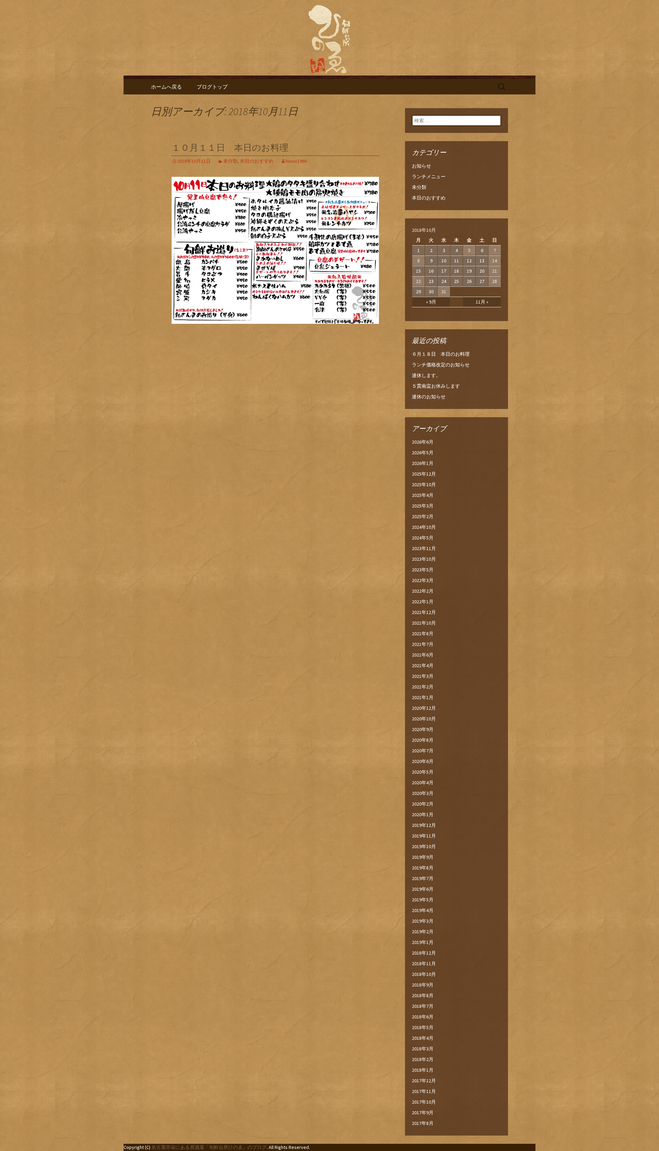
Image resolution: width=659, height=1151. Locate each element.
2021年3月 (422, 676)
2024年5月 (422, 538)
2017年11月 (424, 1091)
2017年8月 (422, 1123)
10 (443, 261)
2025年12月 (424, 474)
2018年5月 (422, 1027)
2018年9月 (422, 985)
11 (456, 261)
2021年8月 (422, 633)
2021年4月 (422, 665)
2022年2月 (422, 591)
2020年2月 (422, 804)
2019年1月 (422, 942)
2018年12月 (424, 953)
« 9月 (431, 302)
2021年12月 (424, 612)
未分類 (230, 161)
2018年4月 (422, 1038)
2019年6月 (422, 889)
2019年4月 (422, 910)
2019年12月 (424, 825)
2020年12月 (424, 708)
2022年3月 (422, 580)
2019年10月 (424, 846)
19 (469, 271)
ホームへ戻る (166, 86)
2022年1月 (422, 602)
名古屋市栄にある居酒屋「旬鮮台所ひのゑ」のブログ (209, 1147)
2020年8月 (422, 740)
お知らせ (421, 166)
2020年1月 (422, 814)
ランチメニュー (429, 176)
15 (418, 271)
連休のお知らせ (429, 397)
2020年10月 (424, 719)
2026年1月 (422, 463)
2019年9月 (422, 857)
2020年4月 (422, 782)
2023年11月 (424, 548)
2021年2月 (422, 687)
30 (431, 291)
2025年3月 (422, 506)
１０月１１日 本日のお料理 (230, 148)
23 (431, 281)
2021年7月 (422, 644)
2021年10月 (424, 623)
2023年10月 (424, 559)
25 (456, 281)
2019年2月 (422, 931)
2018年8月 (422, 995)
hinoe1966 (296, 161)
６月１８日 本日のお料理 (441, 354)
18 (456, 271)
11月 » (482, 302)
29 (418, 291)
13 (481, 261)
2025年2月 (422, 516)
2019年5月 (422, 900)
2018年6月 (422, 1017)
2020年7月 (422, 751)
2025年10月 (424, 484)
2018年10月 (424, 974)
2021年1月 (422, 697)
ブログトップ (212, 86)
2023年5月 (422, 570)
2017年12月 (424, 1081)
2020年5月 (422, 772)
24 (443, 281)
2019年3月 (422, 921)
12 (469, 261)
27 (481, 281)
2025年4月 (422, 495)
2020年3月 (422, 793)
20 (481, 271)
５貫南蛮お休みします (436, 386)
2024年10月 (424, 527)
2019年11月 (424, 836)
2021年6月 (422, 655)
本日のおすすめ (257, 161)
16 (431, 271)
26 (469, 281)
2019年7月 (422, 878)
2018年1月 (422, 1070)
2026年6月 (422, 442)
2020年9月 (422, 729)
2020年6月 (422, 761)
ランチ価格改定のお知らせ (441, 365)
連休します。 (426, 375)
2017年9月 (422, 1112)
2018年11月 (424, 963)
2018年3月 (422, 1049)
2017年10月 (424, 1102)
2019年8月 (422, 868)
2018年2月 (422, 1059)
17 (443, 271)
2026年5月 (422, 452)
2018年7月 (422, 1006)
